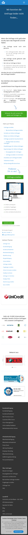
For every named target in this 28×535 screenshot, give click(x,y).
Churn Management (8, 422)
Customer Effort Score (9, 419)
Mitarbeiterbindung (8, 454)
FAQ (4, 488)
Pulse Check (6, 445)
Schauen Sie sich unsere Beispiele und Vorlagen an (14, 114)
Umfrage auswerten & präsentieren (13, 139)
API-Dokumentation (8, 502)
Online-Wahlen (6, 261)
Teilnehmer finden (9, 160)
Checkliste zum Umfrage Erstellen (13, 157)
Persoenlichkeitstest (8, 460)
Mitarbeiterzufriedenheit (9, 442)
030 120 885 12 (8, 232)
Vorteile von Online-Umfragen (12, 133)
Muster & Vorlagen (8, 471)
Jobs (4, 511)
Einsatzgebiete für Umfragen (13, 152)
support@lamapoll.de (9, 234)
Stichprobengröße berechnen (12, 163)
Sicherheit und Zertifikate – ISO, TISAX (13, 499)
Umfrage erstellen (9, 127)
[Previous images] (2, 361)
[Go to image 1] (12, 367)
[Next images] (26, 361)
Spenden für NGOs (8, 505)
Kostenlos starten (8, 223)
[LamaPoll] (3, 2)
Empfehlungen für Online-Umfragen (13, 146)
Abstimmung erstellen (8, 282)
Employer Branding (8, 451)
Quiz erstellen (6, 284)
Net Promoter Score (8, 417)
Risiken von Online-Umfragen (12, 136)
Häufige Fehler (6, 279)
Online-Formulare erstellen (9, 270)
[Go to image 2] (13, 367)
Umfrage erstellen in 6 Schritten (14, 155)
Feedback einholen (7, 273)
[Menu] (24, 2)
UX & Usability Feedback (9, 425)
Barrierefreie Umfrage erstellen (14, 130)
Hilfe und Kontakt (7, 514)
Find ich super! (18, 531)
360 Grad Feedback (8, 448)
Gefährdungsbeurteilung (9, 457)
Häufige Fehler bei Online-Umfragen (12, 142)
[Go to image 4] (15, 367)
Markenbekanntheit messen (10, 428)
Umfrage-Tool (6, 243)
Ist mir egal (8, 531)
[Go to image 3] (14, 367)
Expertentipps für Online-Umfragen (13, 149)
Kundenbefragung (7, 246)
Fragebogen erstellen (8, 267)
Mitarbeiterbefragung (8, 252)
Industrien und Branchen (9, 476)
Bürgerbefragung (7, 258)
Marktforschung (7, 255)
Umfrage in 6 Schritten (8, 276)
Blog (4, 508)
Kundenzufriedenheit (8, 249)
